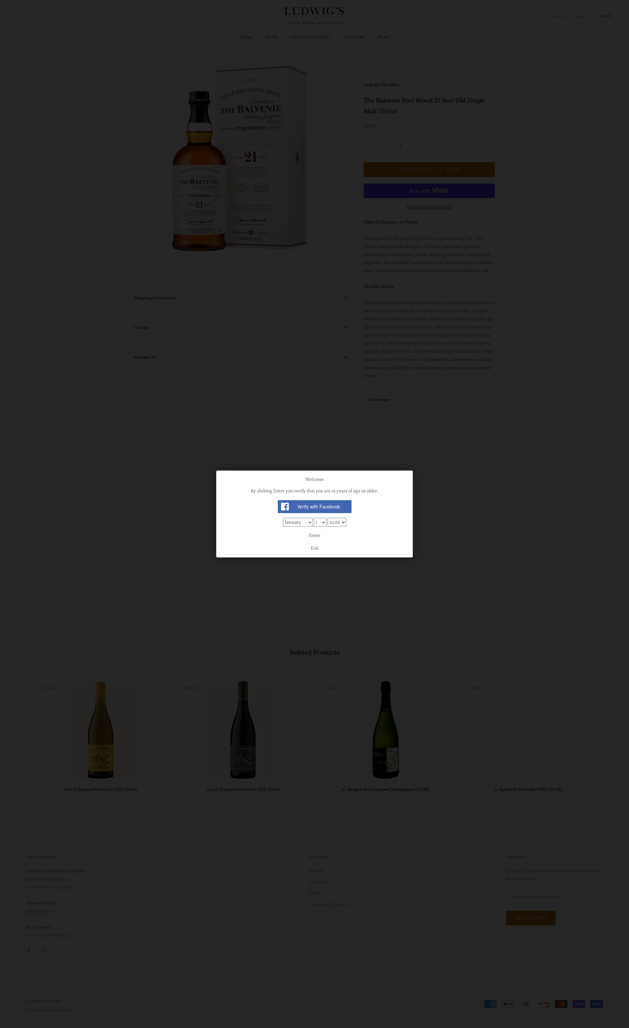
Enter (314, 535)
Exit (315, 548)
